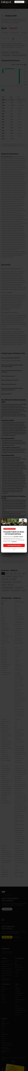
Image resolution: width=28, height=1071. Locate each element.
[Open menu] (25, 2)
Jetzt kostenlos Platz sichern (14, 545)
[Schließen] (24, 521)
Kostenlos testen (18, 1)
